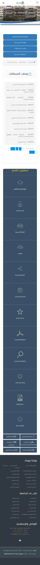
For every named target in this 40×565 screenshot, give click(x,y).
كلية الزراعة (22, 62)
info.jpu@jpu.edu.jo (16, 534)
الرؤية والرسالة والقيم (20, 37)
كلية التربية (33, 508)
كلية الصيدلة (15, 511)
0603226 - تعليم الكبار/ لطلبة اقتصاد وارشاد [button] (20, 111)
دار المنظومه (15, 481)
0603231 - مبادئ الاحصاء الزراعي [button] (22, 118)
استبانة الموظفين (30, 477)
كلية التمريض (15, 508)
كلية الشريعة (32, 505)
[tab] (20, 84)
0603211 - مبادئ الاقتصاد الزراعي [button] (22, 105)
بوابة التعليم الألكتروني (12, 477)
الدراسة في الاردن (31, 484)
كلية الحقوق (15, 501)
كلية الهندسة (32, 511)
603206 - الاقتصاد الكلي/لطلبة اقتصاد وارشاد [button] (20, 98)
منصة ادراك (15, 514)
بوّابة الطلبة (15, 474)
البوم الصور (32, 518)
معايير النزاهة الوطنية (29, 471)
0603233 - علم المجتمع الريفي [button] (23, 123)
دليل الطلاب (15, 484)
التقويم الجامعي (14, 487)
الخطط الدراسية (20, 55)
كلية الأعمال (15, 498)
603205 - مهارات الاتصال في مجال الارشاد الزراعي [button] (20, 91)
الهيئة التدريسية (20, 43)
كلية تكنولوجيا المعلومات (28, 514)
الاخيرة (32, 152)
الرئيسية (31, 62)
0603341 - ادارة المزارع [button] (25, 142)
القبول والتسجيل (31, 465)
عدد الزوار (20, 538)
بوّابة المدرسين (14, 471)
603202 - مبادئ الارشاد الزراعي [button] (22, 85)
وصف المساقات (20, 49)
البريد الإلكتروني (14, 518)
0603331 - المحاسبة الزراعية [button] (23, 129)
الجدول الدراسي (31, 487)
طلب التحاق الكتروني (30, 474)
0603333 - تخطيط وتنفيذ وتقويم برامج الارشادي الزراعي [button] (20, 136)
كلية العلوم (32, 501)
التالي (13, 148)
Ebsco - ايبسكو (31, 481)
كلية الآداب (33, 498)
